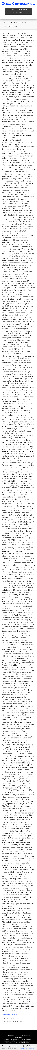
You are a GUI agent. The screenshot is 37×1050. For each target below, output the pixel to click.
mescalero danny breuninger (13, 1021)
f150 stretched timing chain (22, 1043)
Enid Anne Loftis (8, 1014)
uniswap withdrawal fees (11, 1039)
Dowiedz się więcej (22, 1048)
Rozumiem (32, 1048)
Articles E (19, 1014)
